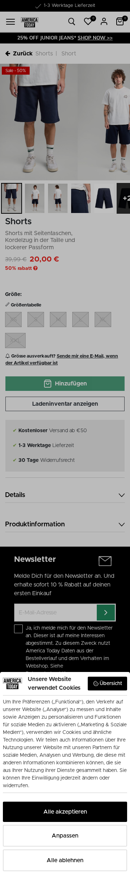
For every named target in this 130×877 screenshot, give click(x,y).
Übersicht (111, 683)
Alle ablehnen (65, 860)
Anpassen (65, 836)
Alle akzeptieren (65, 812)
